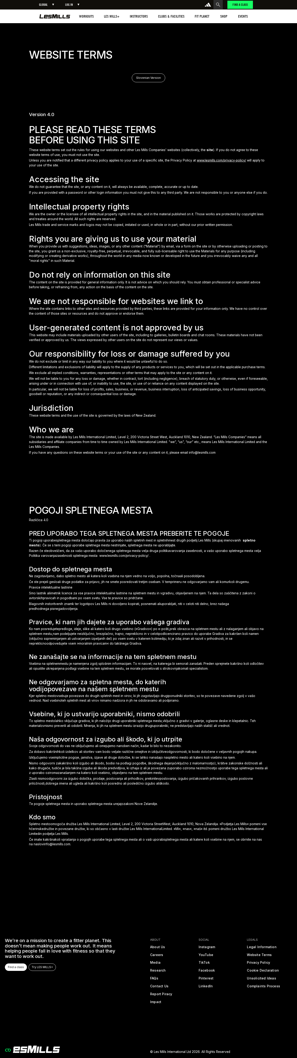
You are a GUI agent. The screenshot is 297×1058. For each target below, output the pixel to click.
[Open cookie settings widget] (7, 1050)
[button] (46, 5)
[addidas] (208, 4)
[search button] (218, 4)
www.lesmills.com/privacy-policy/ (221, 160)
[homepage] (54, 16)
